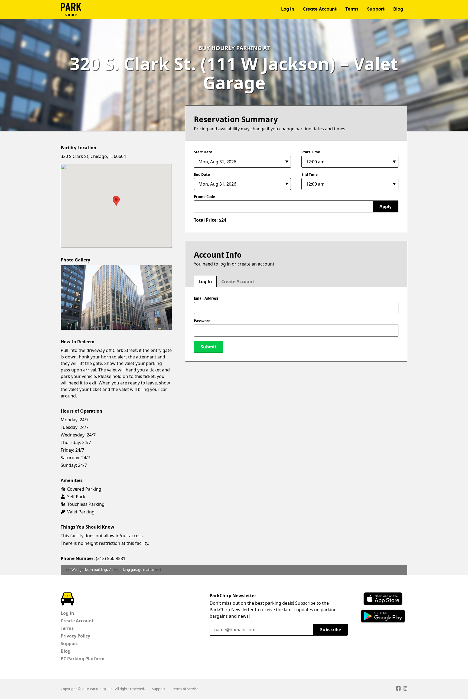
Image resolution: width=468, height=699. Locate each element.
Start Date (203, 152)
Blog (398, 9)
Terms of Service (185, 688)
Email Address (206, 298)
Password (202, 320)
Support (376, 9)
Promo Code (204, 196)
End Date (202, 174)
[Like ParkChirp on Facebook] (398, 689)
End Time (309, 174)
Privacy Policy (75, 636)
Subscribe (330, 630)
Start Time (310, 152)
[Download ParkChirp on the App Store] (382, 598)
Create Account (320, 9)
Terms (351, 9)
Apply (385, 206)
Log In (287, 9)
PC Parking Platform (83, 659)
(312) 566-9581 (110, 558)
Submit (208, 347)
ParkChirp (71, 9)
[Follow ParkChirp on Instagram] (405, 689)
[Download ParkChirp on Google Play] (383, 616)
